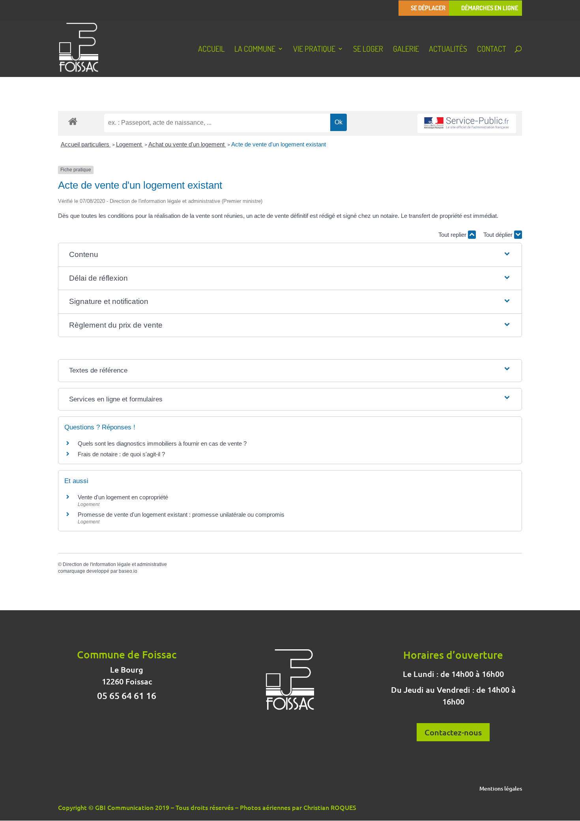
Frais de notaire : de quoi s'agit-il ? (121, 454)
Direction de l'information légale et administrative (115, 564)
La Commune (254, 50)
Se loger (368, 50)
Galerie (406, 50)
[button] (290, 254)
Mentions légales (500, 789)
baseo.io (128, 571)
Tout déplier (498, 234)
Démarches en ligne (489, 8)
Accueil (211, 50)
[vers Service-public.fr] (466, 123)
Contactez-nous (453, 732)
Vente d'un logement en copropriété (123, 497)
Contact (491, 50)
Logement (129, 144)
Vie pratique (314, 50)
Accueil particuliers (86, 144)
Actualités (448, 50)
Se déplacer (428, 8)
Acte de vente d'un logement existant (278, 144)
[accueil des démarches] (73, 121)
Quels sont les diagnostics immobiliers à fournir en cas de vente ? (162, 443)
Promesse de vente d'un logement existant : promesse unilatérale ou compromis (181, 514)
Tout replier (453, 234)
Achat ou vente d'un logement (187, 144)
